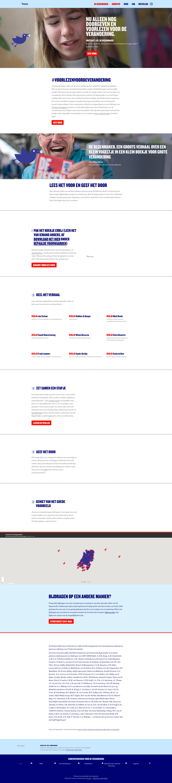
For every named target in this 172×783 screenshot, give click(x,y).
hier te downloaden (102, 113)
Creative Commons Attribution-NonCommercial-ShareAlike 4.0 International (98, 729)
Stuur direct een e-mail (61, 621)
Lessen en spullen (41, 422)
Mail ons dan (110, 612)
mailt (45, 469)
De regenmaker (101, 4)
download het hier (47, 239)
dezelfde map (37, 413)
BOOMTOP (116, 4)
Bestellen (143, 4)
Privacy (88, 778)
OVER (126, 4)
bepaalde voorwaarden (71, 113)
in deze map (54, 400)
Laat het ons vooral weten (74, 750)
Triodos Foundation (60, 107)
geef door (92, 53)
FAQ (133, 4)
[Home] (27, 4)
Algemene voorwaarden (100, 778)
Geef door (57, 122)
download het (37, 253)
